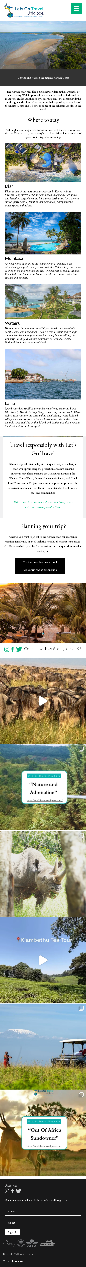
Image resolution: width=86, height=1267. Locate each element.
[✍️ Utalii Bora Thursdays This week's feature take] (43, 787)
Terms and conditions (13, 1261)
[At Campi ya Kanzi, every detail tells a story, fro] (43, 1047)
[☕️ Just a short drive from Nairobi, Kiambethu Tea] (43, 960)
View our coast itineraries (40, 570)
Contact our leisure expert (40, 562)
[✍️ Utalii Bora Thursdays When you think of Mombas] (43, 1133)
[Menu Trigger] (76, 8)
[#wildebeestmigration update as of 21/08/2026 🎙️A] (43, 701)
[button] (12, 1232)
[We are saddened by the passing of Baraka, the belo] (43, 874)
